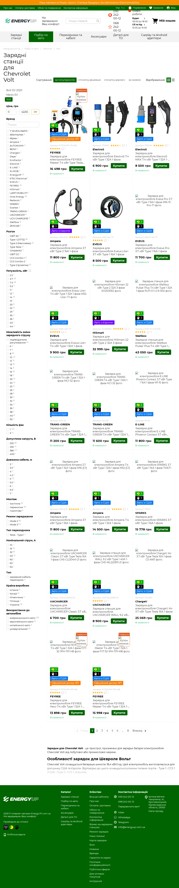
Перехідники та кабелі (70, 36)
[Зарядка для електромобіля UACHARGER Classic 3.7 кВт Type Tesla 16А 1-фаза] (68, 567)
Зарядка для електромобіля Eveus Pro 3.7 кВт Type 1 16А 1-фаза (152, 248)
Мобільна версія (16, 834)
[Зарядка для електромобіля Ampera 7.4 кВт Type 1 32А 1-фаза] (111, 478)
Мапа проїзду (156, 811)
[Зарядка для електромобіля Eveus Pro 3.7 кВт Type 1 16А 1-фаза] (154, 207)
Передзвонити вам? (129, 806)
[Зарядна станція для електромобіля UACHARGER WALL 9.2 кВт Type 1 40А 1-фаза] (111, 567)
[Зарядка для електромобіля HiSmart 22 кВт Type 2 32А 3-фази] (111, 298)
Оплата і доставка (25, 8)
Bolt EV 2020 (14, 90)
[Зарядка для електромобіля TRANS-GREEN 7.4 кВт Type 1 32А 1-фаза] (68, 390)
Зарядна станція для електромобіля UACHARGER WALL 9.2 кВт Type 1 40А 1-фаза (111, 613)
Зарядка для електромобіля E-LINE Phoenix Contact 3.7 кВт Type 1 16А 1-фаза (151, 433)
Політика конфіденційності (100, 863)
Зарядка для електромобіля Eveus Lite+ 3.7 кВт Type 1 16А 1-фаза (111, 251)
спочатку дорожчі (114, 79)
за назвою (135, 79)
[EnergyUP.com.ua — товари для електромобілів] (20, 799)
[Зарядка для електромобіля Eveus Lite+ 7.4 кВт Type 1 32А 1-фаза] (68, 298)
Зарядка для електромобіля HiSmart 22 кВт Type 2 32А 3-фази (110, 339)
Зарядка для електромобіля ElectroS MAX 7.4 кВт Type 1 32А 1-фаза (151, 158)
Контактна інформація (76, 8)
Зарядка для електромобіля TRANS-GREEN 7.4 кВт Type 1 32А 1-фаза (68, 433)
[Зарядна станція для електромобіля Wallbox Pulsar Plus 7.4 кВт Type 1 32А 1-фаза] (154, 298)
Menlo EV (12, 95)
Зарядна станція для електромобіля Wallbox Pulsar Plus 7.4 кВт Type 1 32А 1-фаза (151, 344)
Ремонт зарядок (99, 831)
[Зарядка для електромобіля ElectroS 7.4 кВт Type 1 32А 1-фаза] (111, 115)
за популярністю (65, 79)
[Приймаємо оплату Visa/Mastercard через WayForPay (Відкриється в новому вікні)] (5, 827)
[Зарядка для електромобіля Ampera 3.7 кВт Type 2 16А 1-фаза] (68, 207)
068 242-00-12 (117, 26)
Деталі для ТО (121, 36)
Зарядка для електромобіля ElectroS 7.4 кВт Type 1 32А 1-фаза (111, 156)
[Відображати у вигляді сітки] (168, 80)
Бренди (94, 853)
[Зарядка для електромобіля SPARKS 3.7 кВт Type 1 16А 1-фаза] (154, 478)
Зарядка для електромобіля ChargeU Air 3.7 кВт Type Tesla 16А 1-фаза (154, 608)
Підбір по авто (41, 36)
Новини (94, 849)
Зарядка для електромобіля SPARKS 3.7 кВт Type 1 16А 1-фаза (153, 520)
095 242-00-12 (117, 15)
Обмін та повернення (49, 8)
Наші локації (97, 836)
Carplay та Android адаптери (154, 36)
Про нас (7, 8)
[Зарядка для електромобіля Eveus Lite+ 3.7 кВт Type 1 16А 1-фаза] (111, 207)
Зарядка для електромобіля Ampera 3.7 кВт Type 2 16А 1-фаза (68, 248)
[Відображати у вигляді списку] (173, 80)
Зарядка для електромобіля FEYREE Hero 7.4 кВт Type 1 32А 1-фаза (66, 705)
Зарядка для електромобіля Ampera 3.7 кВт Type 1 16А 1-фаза (68, 520)
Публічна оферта (100, 869)
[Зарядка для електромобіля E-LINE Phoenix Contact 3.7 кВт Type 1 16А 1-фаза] (154, 390)
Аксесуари (98, 36)
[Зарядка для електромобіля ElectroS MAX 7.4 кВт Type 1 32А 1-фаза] (154, 115)
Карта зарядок (98, 840)
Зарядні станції (16, 36)
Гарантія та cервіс (100, 857)
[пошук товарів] (98, 21)
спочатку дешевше (89, 79)
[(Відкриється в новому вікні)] (16, 827)
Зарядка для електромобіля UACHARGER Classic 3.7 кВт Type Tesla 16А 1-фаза (68, 610)
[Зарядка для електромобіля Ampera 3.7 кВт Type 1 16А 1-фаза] (68, 478)
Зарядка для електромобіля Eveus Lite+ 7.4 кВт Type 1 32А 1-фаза (68, 343)
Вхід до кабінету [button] (99, 796)
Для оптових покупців (97, 875)
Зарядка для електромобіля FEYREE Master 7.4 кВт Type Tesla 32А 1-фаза (66, 161)
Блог (92, 844)
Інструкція (96, 881)
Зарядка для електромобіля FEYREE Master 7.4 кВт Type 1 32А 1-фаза (110, 705)
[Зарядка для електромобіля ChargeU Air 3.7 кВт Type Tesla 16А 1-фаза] (154, 567)
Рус (123, 8)
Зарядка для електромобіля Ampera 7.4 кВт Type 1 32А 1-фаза (111, 520)
